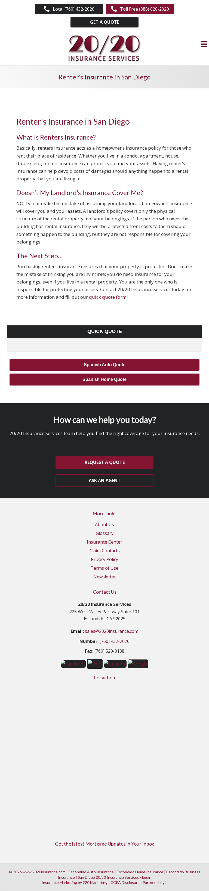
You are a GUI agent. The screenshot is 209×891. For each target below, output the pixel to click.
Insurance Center (104, 542)
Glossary (104, 533)
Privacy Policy (104, 559)
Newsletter (104, 577)
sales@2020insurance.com (111, 631)
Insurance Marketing (59, 882)
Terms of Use (104, 568)
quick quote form (108, 297)
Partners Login (155, 882)
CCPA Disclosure (125, 882)
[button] (69, 9)
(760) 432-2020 (115, 641)
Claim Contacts (105, 551)
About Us (104, 525)
